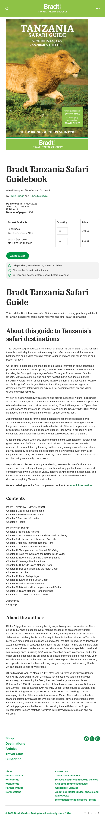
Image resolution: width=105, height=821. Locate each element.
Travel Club (14, 754)
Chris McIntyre (39, 196)
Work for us (12, 783)
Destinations (15, 743)
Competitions (13, 792)
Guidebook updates (66, 788)
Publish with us (14, 775)
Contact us (61, 771)
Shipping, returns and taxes (71, 783)
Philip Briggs (17, 196)
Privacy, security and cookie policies (76, 779)
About (9, 771)
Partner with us (14, 788)
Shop (9, 738)
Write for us (12, 779)
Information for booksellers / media (75, 799)
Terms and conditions (68, 775)
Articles (11, 749)
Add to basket (17, 255)
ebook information (81, 485)
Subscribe (13, 759)
